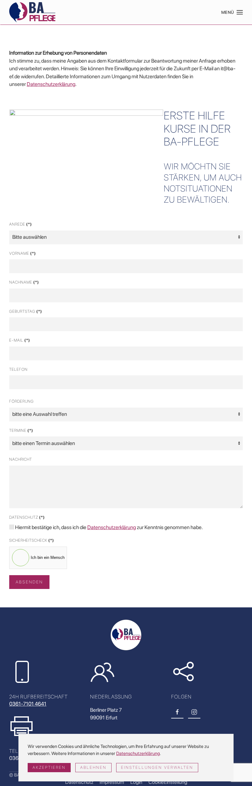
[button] (232, 12)
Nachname (24, 282)
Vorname (22, 253)
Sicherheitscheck (31, 540)
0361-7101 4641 (27, 704)
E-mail (19, 340)
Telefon (18, 369)
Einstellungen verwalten (157, 767)
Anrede (20, 224)
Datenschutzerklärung (51, 84)
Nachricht (20, 459)
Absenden (29, 581)
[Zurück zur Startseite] (32, 12)
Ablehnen (93, 767)
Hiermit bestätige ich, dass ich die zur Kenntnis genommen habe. (108, 527)
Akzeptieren (49, 767)
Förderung (21, 401)
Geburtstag (25, 311)
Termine (21, 430)
